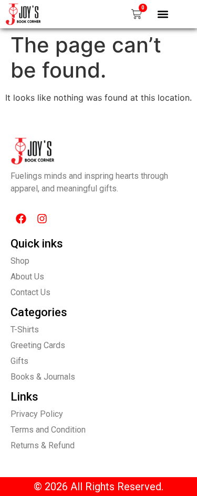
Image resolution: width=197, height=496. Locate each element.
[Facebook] (21, 218)
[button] (163, 14)
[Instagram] (42, 218)
